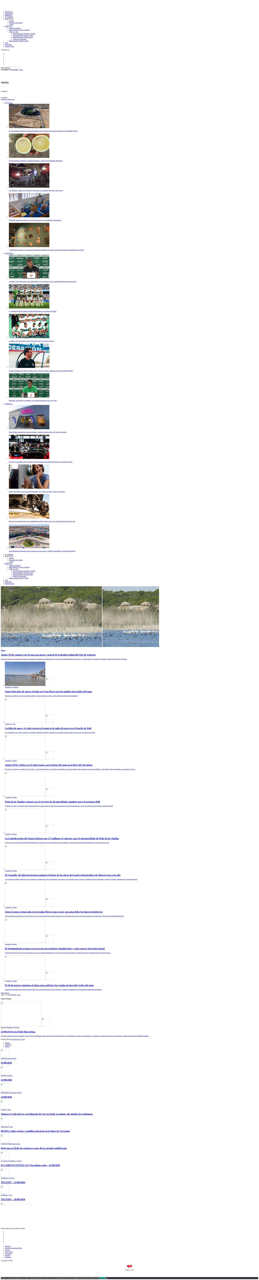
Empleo (11, 21)
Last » (19, 995)
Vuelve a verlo (13, 32)
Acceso (7, 1250)
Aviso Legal (9, 1252)
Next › (15, 995)
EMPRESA (8, 15)
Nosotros (8, 1246)
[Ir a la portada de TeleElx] (13, 78)
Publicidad (8, 44)
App (6, 43)
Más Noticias (5, 993)
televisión (15, 70)
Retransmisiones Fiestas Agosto (23, 35)
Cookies (7, 1255)
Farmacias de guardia (15, 23)
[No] (106, 1278)
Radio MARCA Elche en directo (19, 30)
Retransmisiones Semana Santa (23, 37)
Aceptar (102, 1278)
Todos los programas (19, 39)
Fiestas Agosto (9, 46)
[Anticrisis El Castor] (18, 1039)
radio (21, 70)
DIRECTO (8, 26)
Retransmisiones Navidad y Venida (24, 34)
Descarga (7, 99)
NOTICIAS (9, 12)
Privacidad (8, 1253)
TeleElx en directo (15, 28)
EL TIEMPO (9, 17)
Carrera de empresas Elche (13, 1248)
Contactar (8, 1257)
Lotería (11, 24)
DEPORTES (9, 13)
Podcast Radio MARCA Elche (19, 41)
